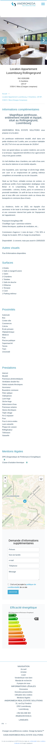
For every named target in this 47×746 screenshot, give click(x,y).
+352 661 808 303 (24, 713)
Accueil (4, 94)
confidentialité (33, 741)
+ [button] (5, 477)
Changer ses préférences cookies (15, 731)
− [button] (5, 481)
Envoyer (13, 592)
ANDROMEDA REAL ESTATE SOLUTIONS (23, 700)
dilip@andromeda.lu (23, 716)
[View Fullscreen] (5, 486)
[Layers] (41, 478)
